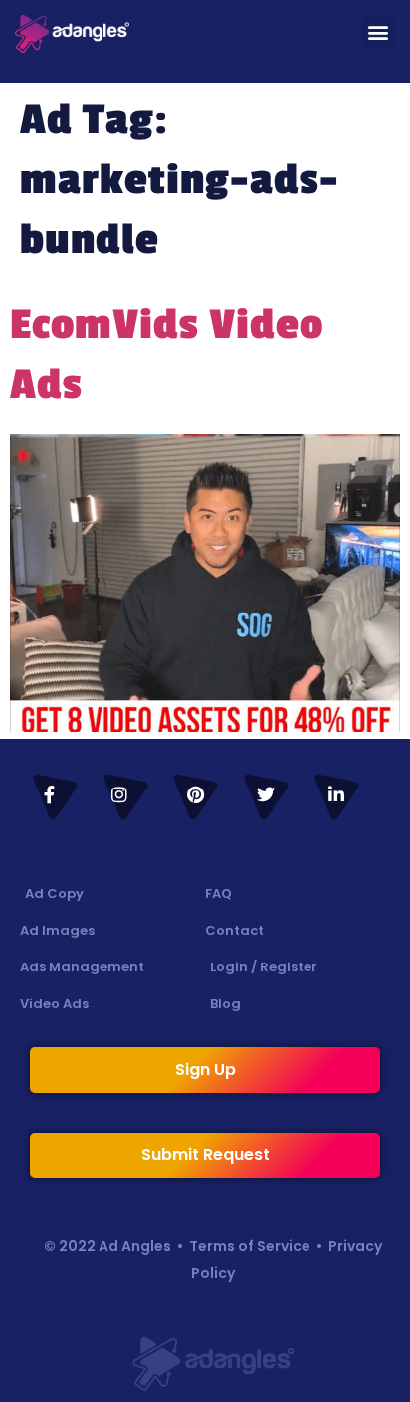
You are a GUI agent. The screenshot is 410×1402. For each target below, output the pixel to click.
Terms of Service (249, 1246)
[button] (378, 31)
